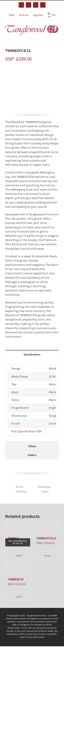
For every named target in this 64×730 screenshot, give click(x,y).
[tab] (32, 354)
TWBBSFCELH (46, 538)
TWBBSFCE (16, 579)
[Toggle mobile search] (51, 38)
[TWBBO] (17, 528)
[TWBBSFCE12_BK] (32, 88)
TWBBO (13, 538)
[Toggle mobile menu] (57, 38)
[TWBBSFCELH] (46, 528)
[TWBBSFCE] (17, 568)
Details (19, 555)
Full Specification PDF (26, 431)
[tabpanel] (32, 400)
